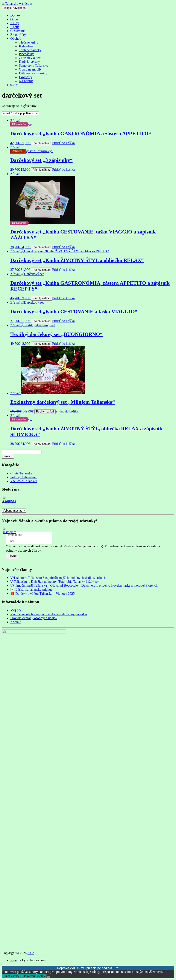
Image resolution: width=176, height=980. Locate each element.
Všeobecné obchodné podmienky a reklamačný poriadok (48, 614)
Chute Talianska (21, 473)
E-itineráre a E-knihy (33, 73)
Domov (15, 15)
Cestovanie (17, 31)
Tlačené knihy (28, 42)
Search (7, 456)
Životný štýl (18, 34)
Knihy (14, 23)
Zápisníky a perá (30, 58)
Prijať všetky (11, 976)
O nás (14, 19)
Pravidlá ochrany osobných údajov (33, 618)
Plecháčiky (26, 54)
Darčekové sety (29, 61)
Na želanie (26, 81)
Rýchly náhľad (41, 143)
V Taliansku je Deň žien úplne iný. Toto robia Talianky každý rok (54, 581)
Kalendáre (26, 46)
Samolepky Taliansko (33, 65)
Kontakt (15, 622)
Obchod (15, 38)
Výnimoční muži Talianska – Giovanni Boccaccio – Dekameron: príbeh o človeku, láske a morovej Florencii (84, 585)
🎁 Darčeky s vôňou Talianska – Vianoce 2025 (42, 593)
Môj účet (16, 610)
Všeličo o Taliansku (23, 481)
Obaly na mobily (30, 69)
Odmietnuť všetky (34, 976)
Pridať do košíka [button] (63, 143)
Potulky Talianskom (23, 477)
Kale (30, 953)
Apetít (14, 27)
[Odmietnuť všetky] (48, 977)
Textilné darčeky (30, 50)
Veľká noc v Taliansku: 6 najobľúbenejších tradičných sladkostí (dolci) (58, 578)
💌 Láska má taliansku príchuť (31, 589)
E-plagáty (25, 77)
